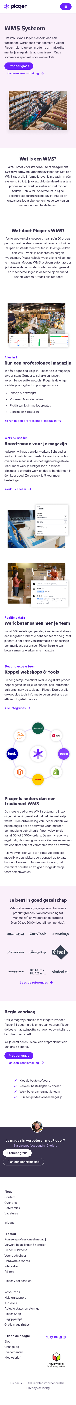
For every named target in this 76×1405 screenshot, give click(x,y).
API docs (10, 1303)
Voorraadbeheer (15, 1255)
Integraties (11, 1266)
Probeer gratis (19, 66)
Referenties (12, 1208)
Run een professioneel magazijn (25, 1239)
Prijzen (9, 1271)
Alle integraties (15, 708)
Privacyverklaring (38, 1388)
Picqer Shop (12, 1314)
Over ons (10, 1202)
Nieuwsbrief (12, 1357)
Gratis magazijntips (17, 1324)
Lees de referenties (34, 982)
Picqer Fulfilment (15, 1250)
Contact (9, 1197)
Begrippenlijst (13, 1319)
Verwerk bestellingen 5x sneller (25, 1245)
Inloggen (10, 1222)
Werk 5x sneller (15, 489)
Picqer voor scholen (18, 1281)
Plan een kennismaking (23, 73)
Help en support (15, 1297)
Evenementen (13, 1352)
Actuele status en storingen (22, 1308)
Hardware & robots (17, 1261)
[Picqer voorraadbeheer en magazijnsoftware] (15, 8)
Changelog (11, 1347)
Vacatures (11, 1213)
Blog (7, 1341)
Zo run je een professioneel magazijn (30, 421)
